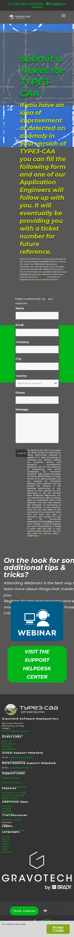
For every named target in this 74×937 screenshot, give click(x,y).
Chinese (6, 836)
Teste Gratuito (24, 910)
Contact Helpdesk (11, 778)
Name (21, 308)
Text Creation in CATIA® (13, 792)
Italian (5, 849)
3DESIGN (6, 808)
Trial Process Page (11, 819)
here (41, 535)
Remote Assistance (12, 782)
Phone (21, 392)
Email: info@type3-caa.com (15, 731)
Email (20, 325)
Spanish (6, 844)
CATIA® (42, 277)
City (18, 359)
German (6, 839)
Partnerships (8, 744)
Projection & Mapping (13, 795)
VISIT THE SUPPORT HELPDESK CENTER (37, 664)
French (5, 846)
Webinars (7, 746)
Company (23, 342)
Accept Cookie (58, 929)
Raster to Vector (10, 798)
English (6, 841)
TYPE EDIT (7, 806)
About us (6, 741)
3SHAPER (7, 811)
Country (22, 376)
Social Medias (8, 749)
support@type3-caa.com (21, 757)
